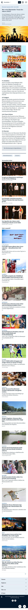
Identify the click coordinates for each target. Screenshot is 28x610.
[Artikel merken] (20, 606)
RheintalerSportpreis (7, 155)
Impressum (22, 596)
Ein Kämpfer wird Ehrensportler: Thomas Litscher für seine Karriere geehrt (12, 200)
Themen (3, 579)
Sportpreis (17, 155)
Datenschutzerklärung (15, 597)
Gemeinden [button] (7, 2)
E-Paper (3, 593)
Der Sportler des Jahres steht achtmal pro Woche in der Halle (11, 221)
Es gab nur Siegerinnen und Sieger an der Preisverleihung (12, 178)
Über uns (3, 589)
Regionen (3, 582)
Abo (19, 2)
